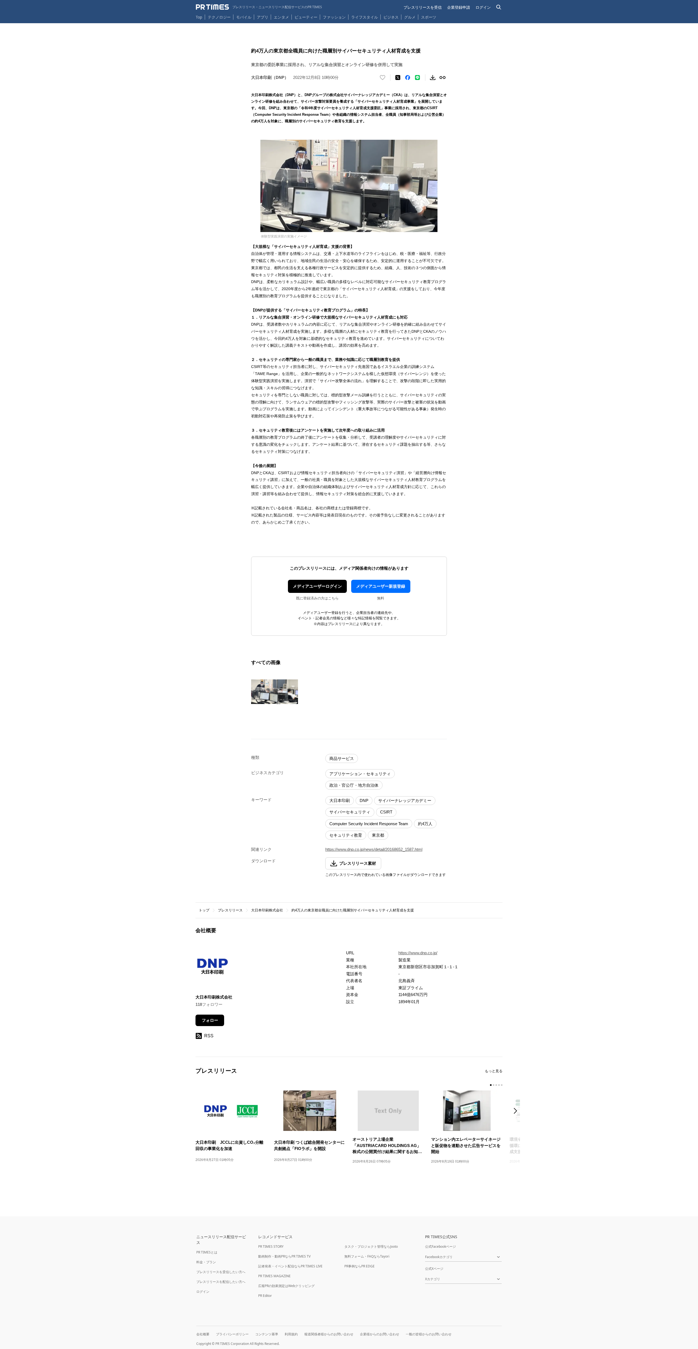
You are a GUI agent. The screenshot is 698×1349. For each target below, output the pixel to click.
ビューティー (305, 17)
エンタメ (281, 17)
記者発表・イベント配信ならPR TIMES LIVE (290, 1266)
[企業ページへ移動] (212, 968)
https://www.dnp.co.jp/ (417, 952)
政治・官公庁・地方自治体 (353, 785)
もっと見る (494, 1071)
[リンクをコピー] (442, 77)
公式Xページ (434, 1268)
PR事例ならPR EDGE (359, 1266)
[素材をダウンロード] (432, 77)
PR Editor (265, 1295)
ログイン (483, 7)
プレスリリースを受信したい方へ (220, 1272)
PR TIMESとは (206, 1252)
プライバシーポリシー (232, 1334)
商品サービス (341, 758)
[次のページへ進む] (517, 1111)
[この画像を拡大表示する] (274, 692)
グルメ (410, 17)
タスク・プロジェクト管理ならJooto (371, 1246)
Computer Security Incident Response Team (368, 823)
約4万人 (425, 823)
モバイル (243, 17)
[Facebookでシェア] (407, 77)
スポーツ (428, 17)
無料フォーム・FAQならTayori (366, 1256)
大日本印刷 (339, 800)
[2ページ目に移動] (493, 1085)
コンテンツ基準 (266, 1334)
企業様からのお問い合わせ (379, 1334)
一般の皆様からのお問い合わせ (429, 1334)
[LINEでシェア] (417, 77)
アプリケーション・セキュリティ (360, 773)
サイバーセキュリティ (349, 812)
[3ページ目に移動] (496, 1085)
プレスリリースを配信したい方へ (220, 1281)
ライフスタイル (364, 17)
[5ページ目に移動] (502, 1085)
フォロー (210, 1020)
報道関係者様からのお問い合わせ (328, 1334)
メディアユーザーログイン (317, 586)
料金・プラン (206, 1262)
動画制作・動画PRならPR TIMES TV (284, 1256)
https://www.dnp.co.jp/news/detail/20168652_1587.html (373, 849)
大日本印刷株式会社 (267, 910)
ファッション (334, 17)
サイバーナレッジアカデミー (404, 800)
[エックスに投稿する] (397, 77)
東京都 (378, 835)
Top (199, 17)
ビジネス (391, 17)
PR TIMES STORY (271, 1246)
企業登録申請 (458, 7)
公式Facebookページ (440, 1246)
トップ (204, 910)
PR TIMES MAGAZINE (274, 1276)
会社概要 (202, 1334)
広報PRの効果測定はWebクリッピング (286, 1285)
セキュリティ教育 (345, 835)
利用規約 (291, 1334)
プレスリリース (230, 910)
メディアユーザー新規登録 (380, 586)
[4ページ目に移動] (499, 1085)
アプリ (262, 17)
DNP (364, 800)
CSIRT (386, 812)
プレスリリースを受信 (423, 7)
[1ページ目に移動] (491, 1085)
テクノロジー (219, 17)
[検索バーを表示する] (499, 7)
